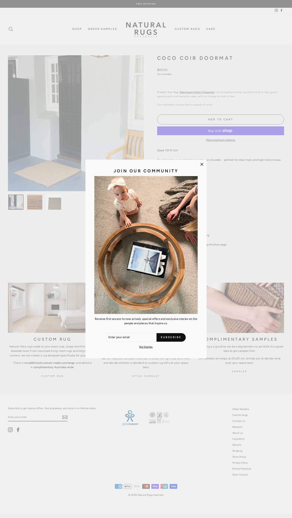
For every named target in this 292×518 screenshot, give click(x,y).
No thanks (146, 347)
